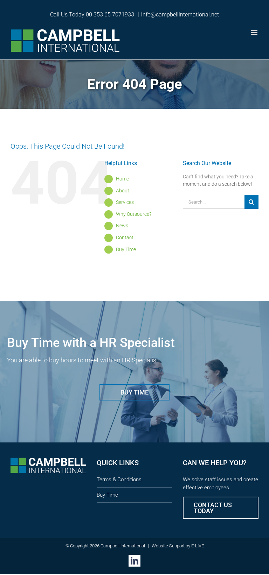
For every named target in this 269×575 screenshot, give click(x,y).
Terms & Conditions (119, 479)
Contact (124, 237)
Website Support (168, 545)
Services (125, 202)
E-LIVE (197, 545)
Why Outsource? (133, 214)
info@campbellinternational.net (180, 14)
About (122, 190)
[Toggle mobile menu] (254, 32)
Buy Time (126, 249)
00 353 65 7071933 (110, 14)
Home (122, 179)
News (122, 225)
